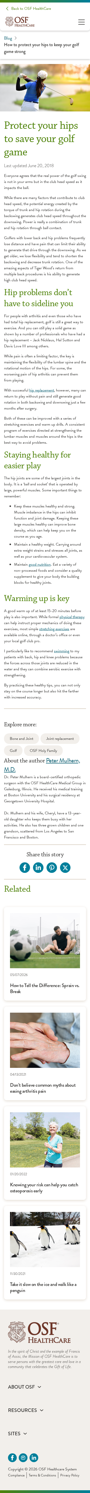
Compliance (16, 1475)
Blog (8, 38)
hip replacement (41, 390)
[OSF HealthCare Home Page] (19, 22)
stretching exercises (54, 629)
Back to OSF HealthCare (31, 9)
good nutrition (40, 564)
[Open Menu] (81, 22)
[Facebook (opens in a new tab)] (12, 1457)
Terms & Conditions (42, 1475)
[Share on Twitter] (65, 867)
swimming (61, 651)
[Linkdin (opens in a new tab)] (34, 1457)
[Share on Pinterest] (51, 867)
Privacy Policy (70, 1475)
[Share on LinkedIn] (38, 867)
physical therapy (72, 617)
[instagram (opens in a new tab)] (23, 1457)
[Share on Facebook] (25, 867)
